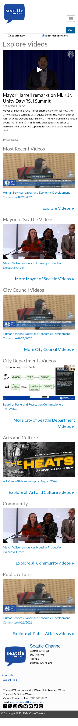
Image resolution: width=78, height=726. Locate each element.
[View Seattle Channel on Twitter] (10, 705)
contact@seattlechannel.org (27, 702)
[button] (39, 70)
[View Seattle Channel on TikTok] (20, 705)
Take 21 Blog (9, 679)
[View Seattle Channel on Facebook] (5, 705)
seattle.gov (17, 35)
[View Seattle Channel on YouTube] (31, 705)
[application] (39, 70)
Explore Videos (57, 208)
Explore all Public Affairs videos (42, 633)
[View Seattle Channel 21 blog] (36, 705)
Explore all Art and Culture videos (40, 492)
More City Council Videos (47, 349)
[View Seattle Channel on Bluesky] (25, 705)
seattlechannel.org (56, 35)
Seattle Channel (46, 645)
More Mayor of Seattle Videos (43, 278)
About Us (7, 675)
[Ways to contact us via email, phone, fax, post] (41, 705)
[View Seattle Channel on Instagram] (15, 705)
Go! (70, 30)
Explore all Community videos (43, 562)
